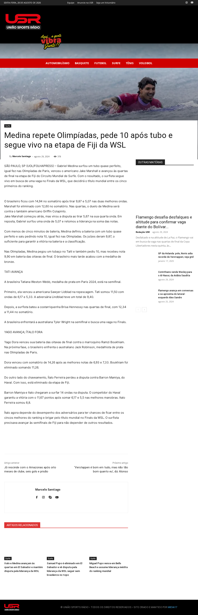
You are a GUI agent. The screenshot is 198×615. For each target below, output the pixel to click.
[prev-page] (138, 309)
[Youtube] (192, 3)
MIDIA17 (172, 607)
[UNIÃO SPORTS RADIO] (12, 607)
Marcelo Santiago (21, 156)
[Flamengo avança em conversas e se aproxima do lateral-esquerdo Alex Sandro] (145, 295)
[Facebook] (36, 496)
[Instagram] (186, 3)
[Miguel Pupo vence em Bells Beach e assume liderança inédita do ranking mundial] (108, 546)
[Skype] (50, 496)
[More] (129, 444)
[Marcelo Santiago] (6, 156)
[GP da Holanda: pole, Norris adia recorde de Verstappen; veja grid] (145, 258)
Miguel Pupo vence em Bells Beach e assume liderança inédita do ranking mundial (108, 567)
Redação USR (143, 232)
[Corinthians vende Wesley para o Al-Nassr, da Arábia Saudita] (145, 277)
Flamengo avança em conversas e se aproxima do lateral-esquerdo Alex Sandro (175, 294)
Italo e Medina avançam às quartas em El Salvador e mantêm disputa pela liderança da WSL (23, 567)
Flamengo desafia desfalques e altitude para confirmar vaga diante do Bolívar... (164, 222)
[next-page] (144, 309)
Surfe (7, 125)
